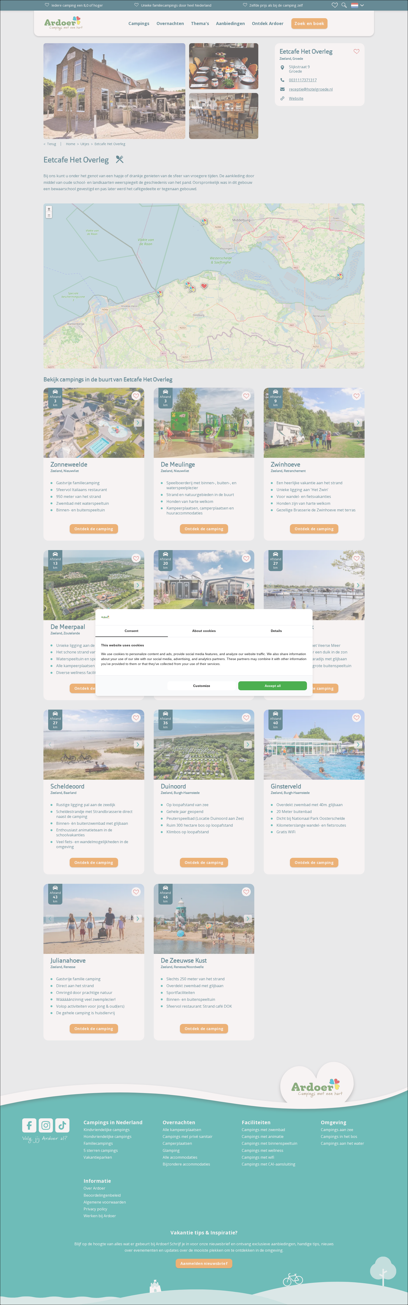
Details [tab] (276, 631)
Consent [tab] (131, 631)
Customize (201, 686)
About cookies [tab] (204, 631)
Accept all (273, 686)
